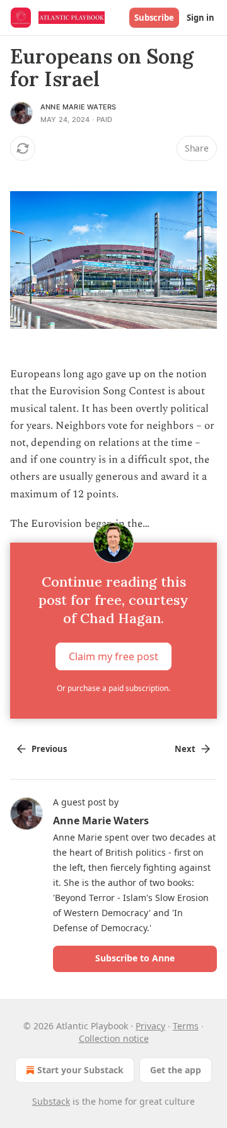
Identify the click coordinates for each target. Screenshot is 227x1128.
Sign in (200, 17)
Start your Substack (80, 1070)
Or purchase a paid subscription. (113, 688)
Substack (51, 1101)
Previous (49, 749)
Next (185, 749)
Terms (186, 1026)
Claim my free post (113, 656)
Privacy (150, 1026)
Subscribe (154, 17)
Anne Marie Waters (78, 106)
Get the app (175, 1070)
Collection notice (114, 1038)
